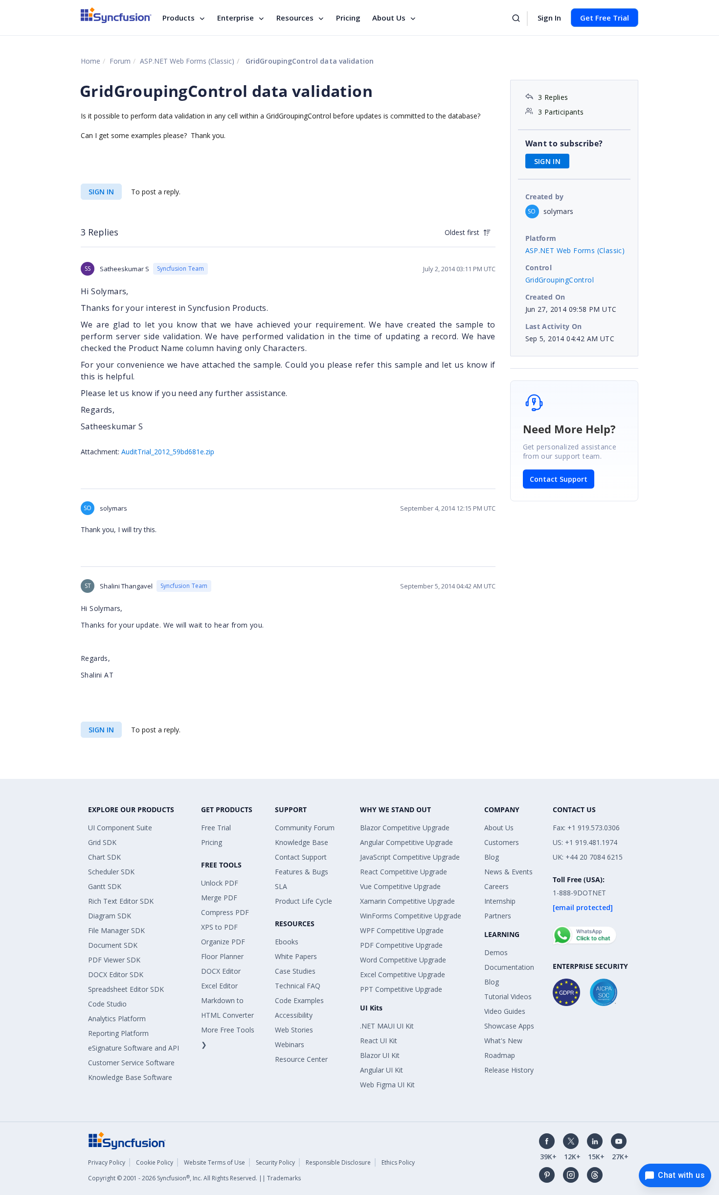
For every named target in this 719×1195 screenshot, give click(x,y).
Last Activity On (553, 326)
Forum (120, 61)
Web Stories (294, 1029)
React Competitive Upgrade (403, 871)
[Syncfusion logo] (116, 15)
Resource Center (301, 1059)
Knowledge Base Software (130, 1077)
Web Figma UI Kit (387, 1084)
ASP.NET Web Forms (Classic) (187, 61)
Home (90, 61)
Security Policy (275, 1162)
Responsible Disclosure (338, 1162)
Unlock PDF (219, 883)
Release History (509, 1070)
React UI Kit (378, 1040)
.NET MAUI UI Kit (387, 1026)
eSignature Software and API (133, 1048)
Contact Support (558, 479)
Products (178, 18)
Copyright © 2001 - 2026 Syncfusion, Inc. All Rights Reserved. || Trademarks (194, 1178)
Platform (541, 238)
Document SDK (112, 945)
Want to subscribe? (564, 143)
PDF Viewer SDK (114, 959)
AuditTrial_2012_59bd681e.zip (167, 451)
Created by (544, 196)
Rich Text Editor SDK (121, 901)
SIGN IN (101, 191)
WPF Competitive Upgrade (402, 930)
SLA (281, 886)
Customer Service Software (131, 1062)
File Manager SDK (116, 930)
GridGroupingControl (559, 279)
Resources (295, 18)
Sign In (549, 18)
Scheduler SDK (111, 871)
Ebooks (286, 941)
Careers (496, 886)
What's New (503, 1040)
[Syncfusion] (127, 1140)
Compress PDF (225, 912)
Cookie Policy (154, 1162)
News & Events (508, 871)
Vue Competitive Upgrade (400, 886)
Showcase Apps (509, 1026)
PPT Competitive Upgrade (401, 989)
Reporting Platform (118, 1033)
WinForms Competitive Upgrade (410, 915)
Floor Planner (222, 956)
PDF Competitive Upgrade (401, 945)
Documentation (509, 967)
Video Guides (504, 1011)
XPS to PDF (219, 927)
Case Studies (295, 971)
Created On (545, 297)
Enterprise (235, 18)
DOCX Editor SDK (115, 974)
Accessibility (294, 1015)
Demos (496, 952)
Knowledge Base (301, 842)
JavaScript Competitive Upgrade (410, 857)
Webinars (289, 1044)
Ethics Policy (398, 1162)
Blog (491, 857)
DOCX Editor (221, 971)
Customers (501, 842)
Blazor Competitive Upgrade (404, 827)
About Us (388, 18)
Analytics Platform (117, 1018)
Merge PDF (219, 897)
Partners (497, 915)
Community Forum (305, 827)
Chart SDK (104, 857)
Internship (500, 901)
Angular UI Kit (381, 1070)
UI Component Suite (120, 827)
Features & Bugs (301, 871)
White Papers (296, 956)
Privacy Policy (106, 1162)
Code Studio (107, 1003)
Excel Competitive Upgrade (402, 974)
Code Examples (299, 1000)
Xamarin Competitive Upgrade (407, 901)
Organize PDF (223, 941)
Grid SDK (102, 842)
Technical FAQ (297, 985)
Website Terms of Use (214, 1162)
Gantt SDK (104, 886)
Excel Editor (219, 985)
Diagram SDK (109, 915)
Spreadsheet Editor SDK (126, 989)
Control (538, 267)
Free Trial (216, 827)
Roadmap (499, 1055)
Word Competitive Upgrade (403, 959)
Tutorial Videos (508, 996)
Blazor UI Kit (380, 1055)
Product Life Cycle (303, 901)
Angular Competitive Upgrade (406, 842)
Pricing (348, 18)
